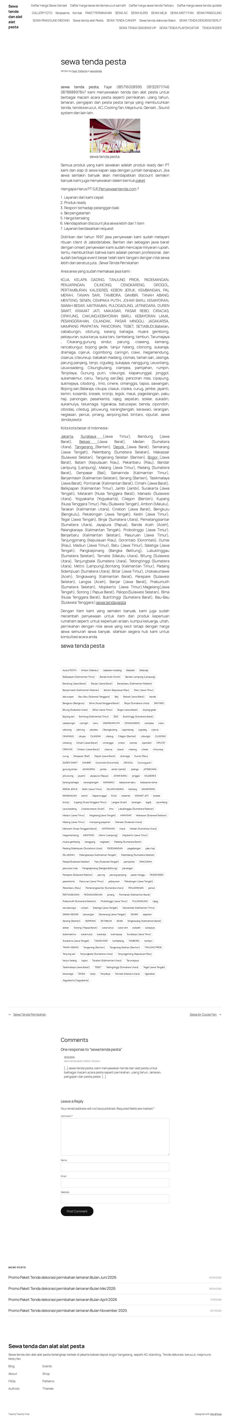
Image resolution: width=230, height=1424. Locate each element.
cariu (95, 723)
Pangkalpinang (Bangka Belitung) (100, 868)
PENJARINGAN (136, 887)
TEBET (98, 967)
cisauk (120, 749)
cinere (121, 742)
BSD (116, 716)
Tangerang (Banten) (94, 947)
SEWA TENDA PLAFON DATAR (179, 28)
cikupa (82, 736)
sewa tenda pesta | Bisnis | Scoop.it (82, 1061)
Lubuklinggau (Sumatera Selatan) (136, 808)
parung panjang (118, 874)
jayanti (81, 775)
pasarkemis (69, 881)
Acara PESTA (69, 670)
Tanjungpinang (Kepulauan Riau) (135, 953)
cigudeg (142, 729)
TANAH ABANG (71, 947)
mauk (122, 828)
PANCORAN (145, 861)
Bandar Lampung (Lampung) (140, 676)
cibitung (80, 729)
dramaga (125, 756)
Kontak (77, 13)
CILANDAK (95, 736)
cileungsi (145, 736)
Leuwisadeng (70, 808)
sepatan (147, 914)
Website (65, 1192)
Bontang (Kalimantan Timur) (94, 716)
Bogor (153, 457)
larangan (136, 802)
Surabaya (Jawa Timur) (139, 934)
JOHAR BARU (120, 775)
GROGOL (128, 762)
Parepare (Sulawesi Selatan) (78, 874)
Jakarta (67, 436)
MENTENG (88, 835)
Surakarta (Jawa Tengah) (76, 940)
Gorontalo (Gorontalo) (107, 762)
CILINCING (160, 736)
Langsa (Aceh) (119, 802)
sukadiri (136, 927)
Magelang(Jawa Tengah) (102, 815)
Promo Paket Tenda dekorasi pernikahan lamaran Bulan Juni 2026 (62, 1277)
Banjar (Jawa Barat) (101, 683)
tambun (148, 940)
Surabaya (92, 436)
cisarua (108, 749)
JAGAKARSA (88, 769)
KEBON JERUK (70, 789)
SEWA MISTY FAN (182, 13)
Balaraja (144, 670)
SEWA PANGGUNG (209, 13)
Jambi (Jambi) (118, 769)
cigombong (128, 729)
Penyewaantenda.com (117, 188)
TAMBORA (133, 940)
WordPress (216, 1414)
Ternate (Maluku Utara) (127, 973)
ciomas (133, 742)
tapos (84, 960)
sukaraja (101, 934)
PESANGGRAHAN (93, 894)
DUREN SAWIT (70, 762)
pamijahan (129, 861)
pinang (110, 894)
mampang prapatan (99, 822)
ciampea (149, 723)
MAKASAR (125, 815)
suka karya (107, 927)
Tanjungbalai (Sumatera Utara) (96, 953)
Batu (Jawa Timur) (144, 690)
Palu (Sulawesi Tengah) (106, 861)
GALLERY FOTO (42, 13)
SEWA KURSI (139, 13)
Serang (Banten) (72, 920)
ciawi (161, 723)
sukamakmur (69, 934)
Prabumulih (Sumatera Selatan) (79, 901)
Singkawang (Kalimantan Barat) (144, 920)
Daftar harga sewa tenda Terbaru (151, 5)
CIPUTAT (160, 742)
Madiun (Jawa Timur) (74, 815)
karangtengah (91, 782)
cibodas (94, 729)
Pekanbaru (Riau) (72, 887)
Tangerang (85, 446)
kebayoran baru (127, 782)
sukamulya (86, 934)
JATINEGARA (150, 769)
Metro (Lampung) (108, 835)
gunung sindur (70, 769)
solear (66, 927)
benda (152, 696)
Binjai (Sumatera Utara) (137, 703)
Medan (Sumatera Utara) (143, 828)
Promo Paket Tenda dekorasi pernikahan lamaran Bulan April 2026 (63, 1300)
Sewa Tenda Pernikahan (29, 1014)
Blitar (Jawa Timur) (103, 709)
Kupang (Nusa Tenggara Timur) (90, 802)
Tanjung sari (69, 953)
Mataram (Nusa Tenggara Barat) (80, 828)
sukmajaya (116, 934)
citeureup (158, 749)
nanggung (90, 841)
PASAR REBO (156, 874)
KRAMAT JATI (142, 795)
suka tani (123, 927)
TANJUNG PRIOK (153, 947)
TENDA (81, 973)
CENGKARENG (132, 723)
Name (64, 1160)
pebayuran (114, 881)
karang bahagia (71, 782)
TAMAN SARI (101, 940)
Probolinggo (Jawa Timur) (114, 901)
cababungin (69, 723)
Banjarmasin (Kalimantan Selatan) (81, 690)
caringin (84, 723)
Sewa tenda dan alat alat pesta (15, 16)
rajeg (155, 901)
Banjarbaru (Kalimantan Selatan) (134, 683)
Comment (67, 1116)
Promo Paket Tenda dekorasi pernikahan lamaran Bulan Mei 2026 (62, 1288)
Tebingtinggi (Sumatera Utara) (122, 967)
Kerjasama (62, 13)
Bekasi (88, 441)
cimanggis (108, 742)
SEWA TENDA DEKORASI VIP (137, 28)
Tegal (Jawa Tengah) (154, 967)
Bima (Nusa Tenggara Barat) (104, 703)
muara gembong (71, 841)
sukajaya (150, 927)
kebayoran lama (148, 782)
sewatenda (96, 71)
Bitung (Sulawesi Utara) (75, 709)
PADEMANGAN (115, 848)
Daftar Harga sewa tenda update (199, 5)
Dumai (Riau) (141, 756)
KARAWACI (108, 782)
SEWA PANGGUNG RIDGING (51, 20)
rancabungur (69, 907)
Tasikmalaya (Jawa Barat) (76, 967)
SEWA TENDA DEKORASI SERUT (200, 20)
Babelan (130, 670)
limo (111, 808)
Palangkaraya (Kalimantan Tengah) (97, 854)
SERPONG (90, 920)
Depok (120, 446)
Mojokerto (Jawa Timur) (135, 835)
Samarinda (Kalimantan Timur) (139, 907)
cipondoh (147, 742)
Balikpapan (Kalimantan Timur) (79, 676)
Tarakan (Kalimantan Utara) (107, 960)
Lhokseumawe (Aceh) (92, 808)
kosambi (125, 795)
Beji (117, 696)
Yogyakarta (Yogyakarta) (76, 980)
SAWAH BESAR (70, 914)
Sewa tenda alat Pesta (88, 20)
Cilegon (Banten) (127, 736)
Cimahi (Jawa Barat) (87, 742)
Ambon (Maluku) (90, 670)
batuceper (68, 696)
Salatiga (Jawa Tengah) (105, 907)
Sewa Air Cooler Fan (203, 1014)
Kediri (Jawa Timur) (92, 789)
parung (101, 874)
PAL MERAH (69, 854)
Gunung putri (144, 762)
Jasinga (135, 769)
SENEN (134, 914)
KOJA (114, 795)
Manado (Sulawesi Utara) (128, 822)
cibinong (67, 729)
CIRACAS (67, 749)
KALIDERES (150, 775)
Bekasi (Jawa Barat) (134, 696)
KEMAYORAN (148, 789)
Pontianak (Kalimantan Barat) (135, 894)
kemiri (84, 795)
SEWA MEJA (159, 13)
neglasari (104, 841)
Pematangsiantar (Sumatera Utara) (105, 887)
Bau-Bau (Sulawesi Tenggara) (94, 696)
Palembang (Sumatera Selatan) (138, 854)
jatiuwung (68, 775)
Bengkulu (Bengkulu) (74, 703)
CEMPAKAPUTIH (111, 723)
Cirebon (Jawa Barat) (88, 749)
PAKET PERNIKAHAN (98, 13)
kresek (156, 795)
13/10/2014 (69, 1056)
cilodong (67, 742)
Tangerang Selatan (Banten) (124, 947)
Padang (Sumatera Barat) (128, 841)
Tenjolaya (105, 973)
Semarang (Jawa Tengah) (112, 914)
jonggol (136, 775)
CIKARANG (68, 736)
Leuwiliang (161, 802)
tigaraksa (150, 973)
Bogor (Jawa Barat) (127, 709)
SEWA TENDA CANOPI (121, 20)
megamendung (71, 835)
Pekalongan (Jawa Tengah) (138, 881)
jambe (103, 769)
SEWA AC (121, 13)
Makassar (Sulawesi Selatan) (151, 815)
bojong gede (149, 709)
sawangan (88, 914)
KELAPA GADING (115, 789)
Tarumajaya (132, 960)
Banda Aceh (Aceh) (110, 676)
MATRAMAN (108, 828)
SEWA (120, 920)
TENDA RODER (212, 28)
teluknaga (68, 973)
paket (140, 180)
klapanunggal (99, 795)
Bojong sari (68, 716)
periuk (151, 887)
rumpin (84, 907)
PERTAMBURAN (71, 894)
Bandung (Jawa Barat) (75, 683)
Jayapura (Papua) (99, 775)
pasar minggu (138, 874)
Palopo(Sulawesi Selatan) (76, 861)
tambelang (118, 940)
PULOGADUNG (140, 901)
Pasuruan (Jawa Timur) (91, 881)
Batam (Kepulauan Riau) (116, 690)
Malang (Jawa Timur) (74, 822)
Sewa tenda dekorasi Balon (157, 20)
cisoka (144, 749)
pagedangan (134, 848)
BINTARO (159, 703)
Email (64, 1176)
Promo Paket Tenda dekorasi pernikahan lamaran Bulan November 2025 (67, 1311)
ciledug (109, 736)
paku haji (150, 848)
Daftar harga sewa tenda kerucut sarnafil (98, 5)
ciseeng (132, 749)
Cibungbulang (110, 729)
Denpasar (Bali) (81, 756)
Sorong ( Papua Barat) (85, 927)
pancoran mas (70, 868)
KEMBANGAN (70, 795)
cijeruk (154, 729)
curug (66, 756)
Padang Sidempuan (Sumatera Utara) (83, 848)
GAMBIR (86, 762)
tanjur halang (70, 960)
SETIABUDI (106, 920)
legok (148, 802)
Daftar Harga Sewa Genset (49, 5)
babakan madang (112, 670)
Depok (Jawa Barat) (105, 756)
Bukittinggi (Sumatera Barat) (138, 716)
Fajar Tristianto (79, 71)
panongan (127, 868)
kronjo (66, 802)
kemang (132, 789)
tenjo (93, 973)
